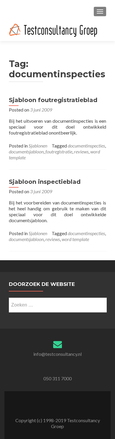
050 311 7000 (57, 378)
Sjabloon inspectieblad (44, 181)
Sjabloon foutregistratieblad (53, 100)
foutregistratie (58, 151)
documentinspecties (86, 145)
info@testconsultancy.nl (57, 354)
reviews (81, 151)
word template (75, 239)
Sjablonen (38, 145)
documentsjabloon (26, 151)
